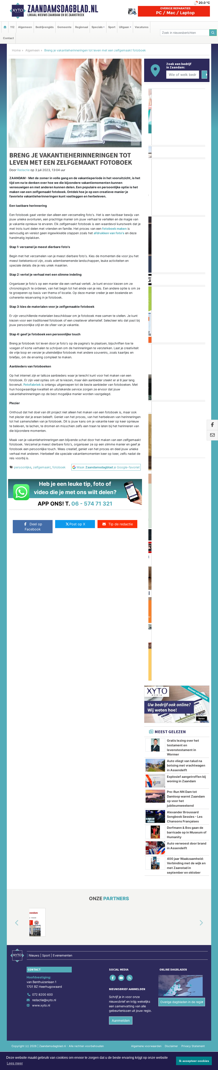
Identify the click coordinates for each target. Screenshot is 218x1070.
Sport (111, 27)
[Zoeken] (213, 32)
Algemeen (25, 27)
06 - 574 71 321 (91, 503)
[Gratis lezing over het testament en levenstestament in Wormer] (155, 522)
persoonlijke (22, 467)
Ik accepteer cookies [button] (194, 1061)
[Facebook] (113, 755)
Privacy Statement (193, 823)
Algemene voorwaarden (146, 823)
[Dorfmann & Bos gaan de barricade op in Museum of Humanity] (155, 609)
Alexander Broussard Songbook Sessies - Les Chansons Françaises (184, 594)
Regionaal (81, 27)
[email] (212, 435)
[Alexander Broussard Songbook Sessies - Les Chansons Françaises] (155, 593)
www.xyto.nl (41, 783)
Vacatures (141, 27)
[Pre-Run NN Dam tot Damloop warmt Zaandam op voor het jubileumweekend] (155, 573)
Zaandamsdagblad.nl (62, 9)
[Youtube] (121, 755)
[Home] (4, 27)
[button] (12, 700)
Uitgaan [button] (124, 27)
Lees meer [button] (15, 1063)
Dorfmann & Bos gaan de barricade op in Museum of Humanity (187, 609)
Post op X (77, 524)
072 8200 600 (42, 772)
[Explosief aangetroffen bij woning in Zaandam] (155, 558)
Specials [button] (97, 27)
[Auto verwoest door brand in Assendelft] (155, 625)
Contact (8, 38)
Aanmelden (121, 798)
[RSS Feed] (130, 755)
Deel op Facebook (33, 526)
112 (12, 27)
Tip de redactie (120, 524)
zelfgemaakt (42, 467)
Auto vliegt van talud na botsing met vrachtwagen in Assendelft (186, 542)
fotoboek (59, 467)
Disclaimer (171, 823)
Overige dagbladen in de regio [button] (181, 779)
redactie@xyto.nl (44, 777)
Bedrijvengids (45, 27)
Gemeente (64, 27)
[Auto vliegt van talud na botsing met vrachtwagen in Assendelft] (155, 542)
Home (16, 50)
